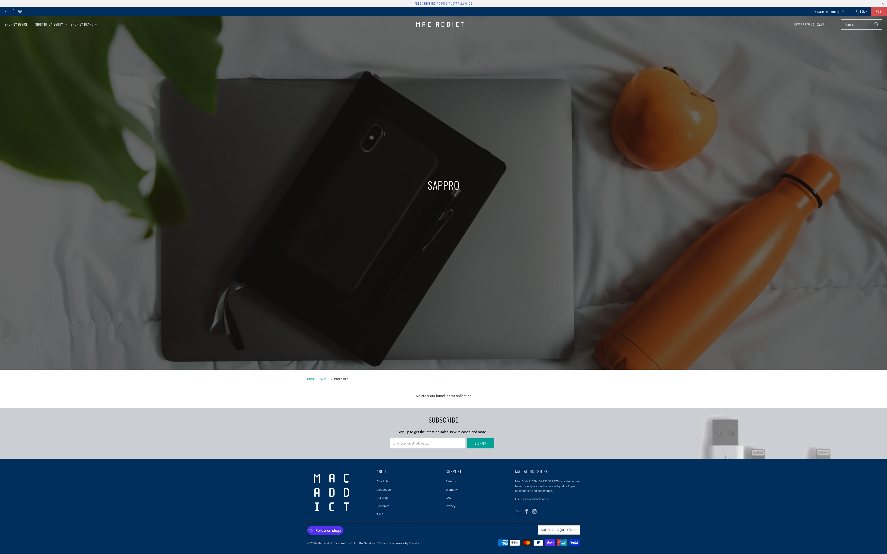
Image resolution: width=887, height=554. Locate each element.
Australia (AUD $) (827, 12)
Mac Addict (324, 543)
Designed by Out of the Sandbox (354, 543)
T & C (380, 514)
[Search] (876, 24)
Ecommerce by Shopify (404, 543)
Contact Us (384, 489)
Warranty (452, 489)
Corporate (383, 506)
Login (863, 11)
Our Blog (382, 497)
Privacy (450, 506)
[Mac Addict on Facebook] (13, 11)
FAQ (448, 497)
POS (380, 543)
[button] (18, 24)
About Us (382, 481)
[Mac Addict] (440, 24)
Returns (451, 481)
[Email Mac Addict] (5, 11)
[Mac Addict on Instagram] (20, 11)
